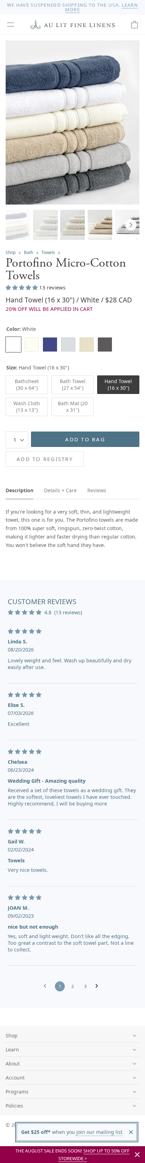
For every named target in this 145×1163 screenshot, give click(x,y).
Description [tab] (19, 490)
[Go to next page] (98, 986)
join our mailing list (98, 1132)
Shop (10, 252)
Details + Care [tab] (60, 490)
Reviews (96, 490)
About (13, 1063)
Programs (17, 1091)
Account (15, 1077)
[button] (10, 24)
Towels (48, 252)
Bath (28, 252)
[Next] (131, 224)
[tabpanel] (72, 528)
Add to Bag (85, 439)
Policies (14, 1105)
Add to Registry (45, 458)
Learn (12, 1049)
